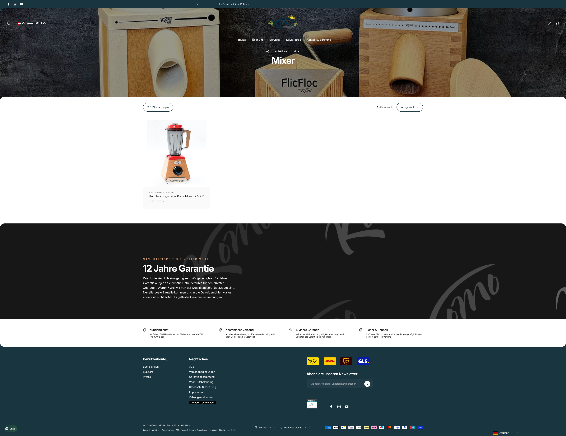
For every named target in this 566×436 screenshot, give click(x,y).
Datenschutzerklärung (202, 387)
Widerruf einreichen (202, 402)
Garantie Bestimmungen (319, 336)
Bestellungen (151, 366)
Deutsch (503, 432)
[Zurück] (198, 4)
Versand (184, 430)
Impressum (196, 392)
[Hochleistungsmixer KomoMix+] (176, 153)
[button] (10, 428)
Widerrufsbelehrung (201, 382)
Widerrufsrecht (168, 430)
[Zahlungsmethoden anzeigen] (374, 427)
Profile (147, 376)
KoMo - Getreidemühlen (161, 192)
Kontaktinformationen (198, 430)
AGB (191, 366)
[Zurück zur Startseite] (267, 51)
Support (148, 371)
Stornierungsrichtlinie (227, 430)
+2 (164, 202)
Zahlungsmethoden (201, 397)
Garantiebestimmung (202, 376)
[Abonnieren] (367, 384)
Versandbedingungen (202, 371)
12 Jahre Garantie (307, 330)
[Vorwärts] (270, 4)
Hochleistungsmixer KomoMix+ (170, 196)
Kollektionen (281, 51)
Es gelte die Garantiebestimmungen (198, 297)
